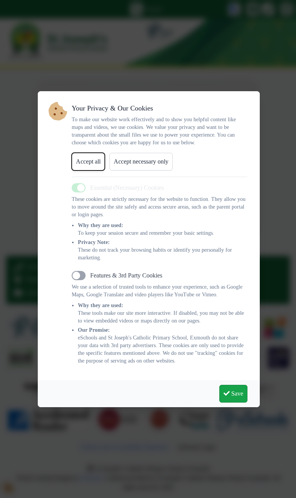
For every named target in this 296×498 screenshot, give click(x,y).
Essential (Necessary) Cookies (127, 187)
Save (236, 393)
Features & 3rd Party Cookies (126, 275)
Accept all (88, 161)
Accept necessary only (141, 161)
